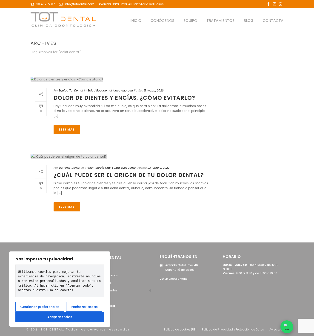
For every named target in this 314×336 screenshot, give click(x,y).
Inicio (135, 20)
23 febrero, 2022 (158, 168)
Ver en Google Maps (174, 279)
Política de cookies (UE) (180, 329)
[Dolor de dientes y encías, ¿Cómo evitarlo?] (122, 79)
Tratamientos (220, 20)
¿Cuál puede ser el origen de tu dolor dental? (129, 175)
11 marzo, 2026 (154, 90)
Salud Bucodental (100, 90)
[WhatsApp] (286, 326)
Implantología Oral (98, 168)
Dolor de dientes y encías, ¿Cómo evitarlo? (124, 98)
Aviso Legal (277, 329)
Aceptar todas (59, 317)
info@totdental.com (79, 4)
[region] (59, 289)
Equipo (190, 20)
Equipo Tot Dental (71, 90)
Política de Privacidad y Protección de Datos (233, 329)
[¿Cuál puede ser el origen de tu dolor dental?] (122, 156)
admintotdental (69, 168)
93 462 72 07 (45, 4)
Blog (249, 20)
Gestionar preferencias (40, 307)
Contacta (273, 20)
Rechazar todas (84, 307)
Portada (249, 60)
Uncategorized (123, 90)
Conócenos (162, 20)
